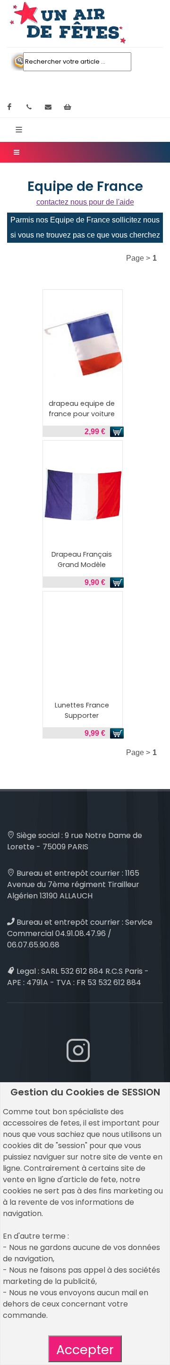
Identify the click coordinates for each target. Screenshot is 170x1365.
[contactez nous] (48, 107)
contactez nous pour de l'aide (85, 202)
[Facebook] (9, 107)
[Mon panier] (67, 107)
